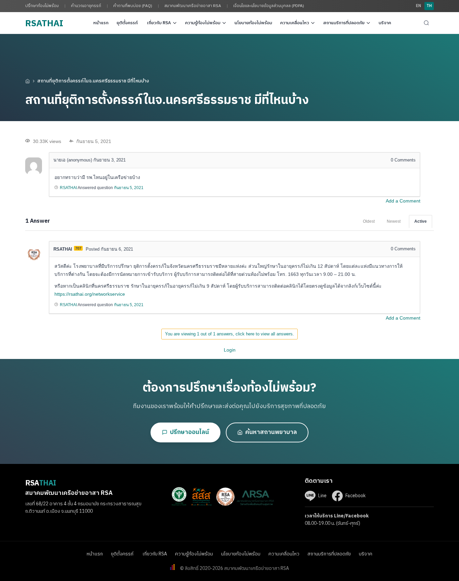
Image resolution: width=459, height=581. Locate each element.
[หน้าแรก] (27, 81)
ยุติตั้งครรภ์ (128, 23)
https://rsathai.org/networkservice (89, 294)
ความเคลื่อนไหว (294, 23)
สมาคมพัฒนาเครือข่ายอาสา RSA (192, 6)
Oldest (369, 221)
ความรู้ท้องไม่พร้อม (202, 23)
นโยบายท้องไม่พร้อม (253, 23)
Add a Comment (403, 201)
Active (420, 221)
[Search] (426, 22)
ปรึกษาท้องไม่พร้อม (42, 6)
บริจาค (385, 23)
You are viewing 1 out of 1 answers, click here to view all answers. (229, 333)
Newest (394, 221)
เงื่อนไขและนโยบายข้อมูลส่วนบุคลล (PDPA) (268, 6)
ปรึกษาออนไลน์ (189, 432)
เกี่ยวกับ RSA (159, 23)
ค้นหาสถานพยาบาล (271, 432)
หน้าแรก (101, 23)
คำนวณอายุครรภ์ (86, 6)
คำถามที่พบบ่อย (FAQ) (132, 6)
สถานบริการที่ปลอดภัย (344, 23)
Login (230, 350)
